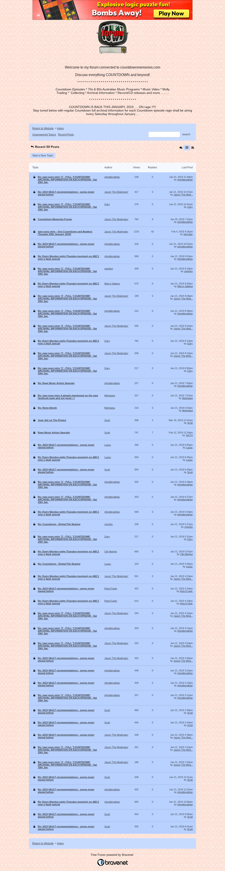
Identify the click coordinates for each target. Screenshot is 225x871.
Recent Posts (66, 134)
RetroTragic (186, 591)
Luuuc (189, 447)
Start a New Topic (42, 155)
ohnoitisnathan (185, 179)
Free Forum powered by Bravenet (112, 854)
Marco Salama (185, 286)
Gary (190, 207)
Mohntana (187, 398)
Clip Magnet (186, 554)
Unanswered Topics (44, 134)
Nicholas (188, 234)
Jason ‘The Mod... (183, 194)
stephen (188, 271)
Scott (190, 423)
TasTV (189, 435)
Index (60, 128)
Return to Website (43, 128)
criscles (188, 527)
